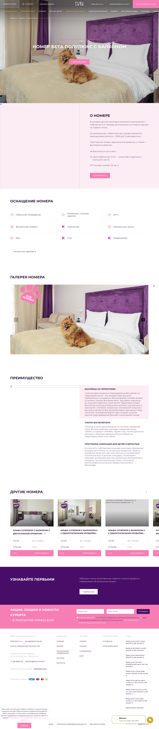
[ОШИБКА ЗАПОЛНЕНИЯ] (90, 611)
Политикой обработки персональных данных (117, 618)
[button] (143, 319)
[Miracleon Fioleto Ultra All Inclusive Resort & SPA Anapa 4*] (79, 4)
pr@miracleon (40, 669)
